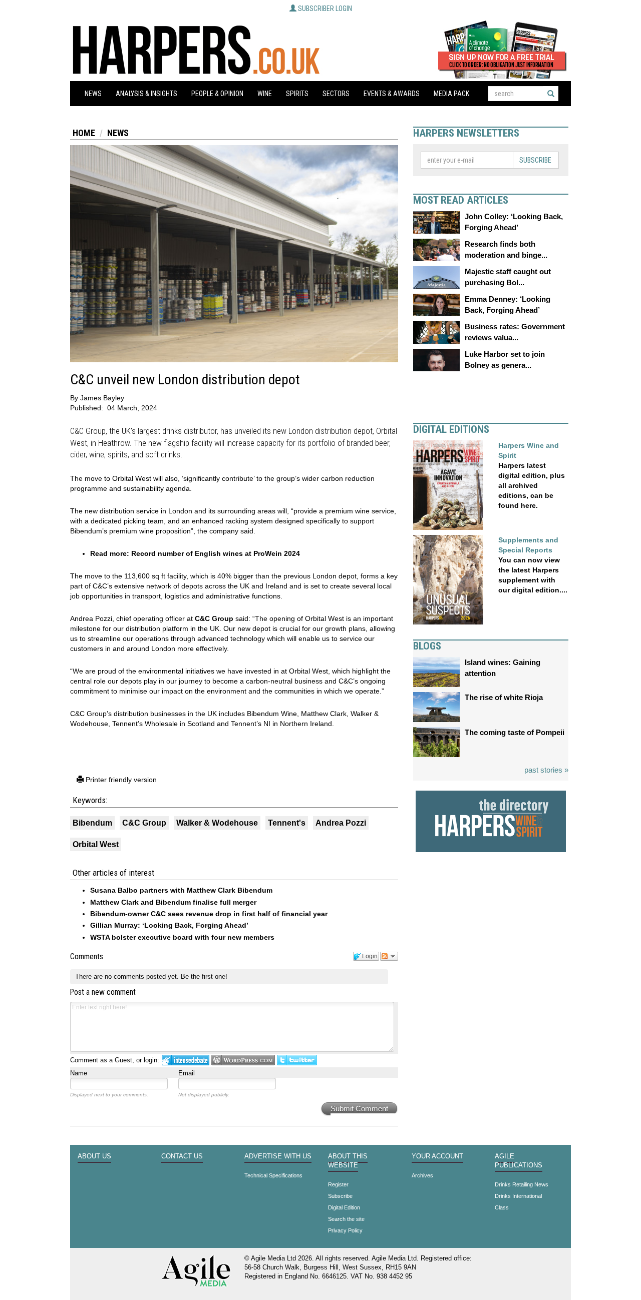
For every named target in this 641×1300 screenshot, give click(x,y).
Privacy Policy (345, 1230)
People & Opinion (217, 94)
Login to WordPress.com (243, 1060)
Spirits (297, 94)
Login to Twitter (297, 1060)
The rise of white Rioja (504, 697)
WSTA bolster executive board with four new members (182, 937)
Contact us (182, 1156)
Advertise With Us (277, 1156)
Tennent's (286, 823)
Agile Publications (518, 1161)
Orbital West (96, 844)
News (93, 94)
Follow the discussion (389, 956)
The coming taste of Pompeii (514, 732)
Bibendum (92, 823)
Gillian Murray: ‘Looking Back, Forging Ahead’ (169, 925)
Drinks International (518, 1196)
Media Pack (451, 94)
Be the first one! (204, 976)
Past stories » (546, 770)
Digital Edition (344, 1207)
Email (186, 1073)
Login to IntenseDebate (185, 1060)
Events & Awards (392, 94)
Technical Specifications (273, 1175)
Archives (422, 1175)
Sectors (336, 94)
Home (84, 133)
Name (78, 1073)
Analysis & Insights (146, 94)
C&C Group (213, 618)
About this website (348, 1161)
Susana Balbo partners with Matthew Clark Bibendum (181, 890)
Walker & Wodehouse (217, 823)
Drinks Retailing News (521, 1184)
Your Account (437, 1156)
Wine (264, 94)
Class (502, 1207)
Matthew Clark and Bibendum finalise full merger (173, 902)
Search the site (346, 1219)
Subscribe (535, 160)
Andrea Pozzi (340, 823)
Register (338, 1184)
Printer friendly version (120, 780)
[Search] (550, 93)
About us (94, 1156)
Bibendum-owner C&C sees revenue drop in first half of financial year (209, 914)
